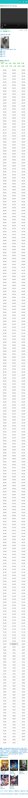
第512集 (4, 234)
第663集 (23, 91)
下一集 (25, 30)
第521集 (4, 225)
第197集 (4, 548)
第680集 (4, 76)
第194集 (4, 551)
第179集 (4, 566)
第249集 (23, 494)
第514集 (14, 231)
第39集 (23, 703)
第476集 (4, 270)
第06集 (23, 736)
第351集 (23, 393)
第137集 (4, 608)
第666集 (23, 88)
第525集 (23, 219)
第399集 (23, 345)
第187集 (14, 557)
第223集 (14, 521)
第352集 (14, 393)
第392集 (4, 354)
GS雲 (18, 66)
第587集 (4, 159)
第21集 (23, 721)
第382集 (14, 363)
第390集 (23, 354)
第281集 (4, 464)
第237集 (23, 506)
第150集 (23, 593)
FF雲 (10, 66)
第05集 (4, 739)
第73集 (14, 671)
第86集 (4, 659)
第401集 (4, 345)
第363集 (23, 381)
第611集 (4, 136)
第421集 (14, 324)
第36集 (23, 706)
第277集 (14, 467)
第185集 (4, 560)
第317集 (4, 428)
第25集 (14, 718)
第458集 (4, 288)
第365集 (4, 381)
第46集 (14, 697)
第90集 (23, 653)
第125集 (4, 620)
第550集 (14, 195)
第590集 (4, 156)
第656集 (4, 100)
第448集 (14, 297)
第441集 (23, 303)
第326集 (4, 419)
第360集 (23, 384)
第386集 (4, 360)
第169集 (14, 575)
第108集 (23, 635)
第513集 (23, 231)
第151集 (14, 593)
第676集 (14, 79)
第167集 (4, 578)
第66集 (23, 677)
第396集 (23, 348)
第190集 (14, 554)
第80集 (4, 665)
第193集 (14, 551)
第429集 (23, 315)
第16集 (14, 727)
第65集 (4, 680)
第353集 (4, 393)
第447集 (23, 297)
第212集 (4, 533)
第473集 (4, 273)
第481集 (14, 264)
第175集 (14, 569)
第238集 (14, 506)
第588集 (23, 156)
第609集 (23, 136)
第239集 (4, 506)
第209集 (4, 536)
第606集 (23, 139)
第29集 (4, 715)
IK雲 (2, 63)
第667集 (14, 88)
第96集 (23, 647)
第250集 (14, 494)
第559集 (14, 186)
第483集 (23, 261)
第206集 (4, 539)
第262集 (14, 482)
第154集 (14, 590)
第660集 (23, 94)
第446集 (4, 300)
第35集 (4, 709)
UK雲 (2, 66)
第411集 (23, 333)
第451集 (14, 294)
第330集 (23, 414)
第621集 (23, 124)
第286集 (14, 458)
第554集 (4, 192)
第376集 (14, 369)
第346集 (14, 399)
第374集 (4, 372)
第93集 (23, 650)
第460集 (14, 285)
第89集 (4, 656)
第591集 (23, 153)
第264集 (23, 479)
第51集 (23, 691)
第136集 (14, 608)
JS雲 (10, 63)
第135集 (23, 608)
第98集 (4, 647)
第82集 (14, 662)
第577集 (14, 168)
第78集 (23, 665)
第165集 (23, 578)
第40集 (14, 703)
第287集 (4, 458)
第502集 (14, 243)
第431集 (4, 315)
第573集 (23, 171)
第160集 (14, 584)
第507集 (23, 237)
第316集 (14, 428)
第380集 (4, 366)
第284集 (4, 461)
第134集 (4, 611)
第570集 (23, 174)
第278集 (4, 467)
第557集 (4, 189)
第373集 (14, 372)
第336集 (23, 408)
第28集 (14, 715)
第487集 (14, 258)
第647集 (4, 109)
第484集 (14, 261)
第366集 (23, 378)
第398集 (4, 348)
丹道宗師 (12, 772)
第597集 (23, 147)
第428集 (4, 318)
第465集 (23, 279)
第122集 (4, 623)
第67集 (14, 677)
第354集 (23, 390)
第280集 (14, 464)
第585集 (23, 159)
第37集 (14, 706)
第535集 (14, 210)
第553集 (14, 192)
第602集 (4, 144)
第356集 (4, 390)
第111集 (23, 632)
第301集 (14, 443)
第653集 (4, 103)
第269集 (4, 476)
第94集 (14, 650)
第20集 (4, 724)
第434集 (4, 312)
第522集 (23, 222)
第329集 (4, 416)
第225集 (23, 518)
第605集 (4, 142)
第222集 (23, 521)
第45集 (23, 697)
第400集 (14, 345)
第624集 (23, 121)
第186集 (23, 557)
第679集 (14, 76)
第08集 (4, 736)
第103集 (14, 641)
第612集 (23, 133)
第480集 (23, 264)
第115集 (14, 629)
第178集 (14, 566)
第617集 (4, 130)
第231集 (23, 512)
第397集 (14, 348)
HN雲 (18, 63)
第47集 (4, 697)
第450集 (23, 294)
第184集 (14, 560)
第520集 (14, 225)
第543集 (23, 201)
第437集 (4, 309)
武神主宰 (7, 6)
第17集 (4, 727)
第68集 (4, 677)
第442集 (14, 303)
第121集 (14, 623)
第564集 (23, 180)
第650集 (4, 106)
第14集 (4, 730)
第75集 (23, 668)
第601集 (14, 144)
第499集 (14, 246)
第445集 (14, 300)
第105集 (23, 638)
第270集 (23, 473)
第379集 (14, 366)
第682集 (14, 73)
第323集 (4, 422)
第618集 (23, 127)
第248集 (4, 497)
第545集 (4, 201)
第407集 (4, 339)
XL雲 (14, 66)
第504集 (23, 240)
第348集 (23, 396)
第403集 (14, 342)
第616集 (14, 130)
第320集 (4, 425)
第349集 (14, 396)
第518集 (4, 228)
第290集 (4, 455)
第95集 (4, 650)
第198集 (23, 545)
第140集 (4, 605)
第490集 (14, 255)
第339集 (23, 405)
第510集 (23, 234)
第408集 (23, 336)
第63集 (23, 680)
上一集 (20, 30)
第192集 (23, 551)
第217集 (14, 527)
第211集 (14, 533)
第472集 (14, 273)
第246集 (23, 497)
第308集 (4, 437)
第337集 (14, 408)
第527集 (4, 219)
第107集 (4, 638)
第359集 (4, 387)
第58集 (14, 686)
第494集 (4, 252)
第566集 (4, 180)
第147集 (23, 596)
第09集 (23, 733)
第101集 (4, 644)
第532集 (14, 213)
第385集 (14, 360)
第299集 (4, 446)
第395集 (4, 351)
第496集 (14, 249)
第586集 (14, 159)
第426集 (23, 318)
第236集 (4, 509)
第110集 (4, 635)
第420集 (23, 324)
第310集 (14, 434)
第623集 (4, 124)
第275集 (4, 470)
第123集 (23, 620)
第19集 (14, 724)
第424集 (14, 321)
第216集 (23, 527)
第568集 (14, 177)
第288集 (23, 455)
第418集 (14, 327)
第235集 (14, 509)
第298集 (14, 446)
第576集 (23, 168)
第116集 (4, 629)
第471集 (23, 273)
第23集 (4, 721)
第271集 (14, 473)
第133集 (14, 611)
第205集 (14, 539)
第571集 (14, 174)
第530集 (4, 216)
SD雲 (22, 63)
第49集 (14, 694)
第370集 (14, 375)
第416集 (4, 330)
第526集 (14, 219)
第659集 (4, 97)
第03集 (23, 739)
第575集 (4, 171)
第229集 (14, 515)
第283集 (14, 461)
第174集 (23, 569)
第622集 (14, 124)
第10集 (14, 733)
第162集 (23, 581)
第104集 (4, 641)
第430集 (14, 315)
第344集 (4, 402)
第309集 (23, 434)
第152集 (4, 593)
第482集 (4, 264)
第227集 (4, 518)
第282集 (23, 461)
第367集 (14, 378)
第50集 (4, 694)
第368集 (4, 378)
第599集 (4, 147)
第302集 (4, 443)
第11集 (4, 733)
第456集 (23, 288)
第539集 (4, 207)
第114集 (23, 629)
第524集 (4, 222)
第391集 (14, 354)
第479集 (4, 267)
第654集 (23, 100)
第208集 (14, 536)
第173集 (4, 572)
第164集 (4, 581)
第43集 (14, 700)
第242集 (4, 503)
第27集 (23, 715)
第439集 (14, 306)
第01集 (14, 742)
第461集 (4, 285)
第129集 (23, 614)
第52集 (14, 691)
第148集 (14, 596)
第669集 (23, 85)
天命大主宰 (3, 772)
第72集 (23, 671)
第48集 (23, 694)
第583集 (14, 162)
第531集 (23, 213)
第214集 (14, 530)
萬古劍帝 (12, 787)
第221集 (4, 524)
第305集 (4, 440)
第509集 (4, 237)
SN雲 (23, 66)
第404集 (4, 342)
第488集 (4, 258)
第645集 (23, 109)
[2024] (23, 765)
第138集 (23, 605)
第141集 (23, 602)
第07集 (14, 736)
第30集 (23, 712)
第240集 (23, 503)
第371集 (4, 375)
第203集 (4, 542)
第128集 (4, 617)
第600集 (23, 144)
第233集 (4, 512)
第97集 (14, 647)
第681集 (23, 73)
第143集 (4, 602)
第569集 (4, 177)
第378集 (23, 366)
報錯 (15, 6)
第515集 (4, 231)
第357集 (23, 387)
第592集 (14, 153)
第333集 (23, 411)
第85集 (14, 659)
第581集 (4, 165)
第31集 (14, 712)
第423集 (23, 321)
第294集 (23, 449)
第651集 (23, 103)
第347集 (4, 399)
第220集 (14, 524)
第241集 (14, 503)
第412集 (14, 333)
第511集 (14, 234)
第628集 (14, 118)
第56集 (4, 688)
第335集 (4, 411)
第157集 (14, 587)
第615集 (23, 130)
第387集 (23, 357)
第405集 (23, 339)
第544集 (14, 201)
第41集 (4, 703)
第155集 (4, 590)
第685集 (14, 70)
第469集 (14, 276)
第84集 (23, 659)
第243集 (23, 500)
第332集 (4, 414)
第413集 (4, 333)
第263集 (4, 482)
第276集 (23, 467)
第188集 (4, 557)
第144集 (23, 599)
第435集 (23, 309)
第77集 (4, 668)
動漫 (3, 6)
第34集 (14, 709)
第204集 (23, 539)
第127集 (14, 617)
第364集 (14, 381)
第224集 (4, 521)
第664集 (14, 91)
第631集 (14, 115)
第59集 (4, 686)
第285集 (23, 458)
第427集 (14, 318)
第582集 (23, 162)
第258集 (23, 485)
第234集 (23, 509)
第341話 (4, 405)
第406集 (14, 339)
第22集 (14, 721)
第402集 (23, 342)
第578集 (4, 168)
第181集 (14, 563)
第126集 (23, 617)
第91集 (14, 653)
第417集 (23, 327)
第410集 (4, 336)
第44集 (4, 700)
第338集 (4, 408)
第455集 (4, 291)
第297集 (23, 446)
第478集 (14, 267)
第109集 (14, 635)
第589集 (14, 156)
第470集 (4, 276)
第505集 (14, 240)
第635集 (4, 112)
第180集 (23, 563)
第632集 (4, 115)
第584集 (4, 162)
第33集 (23, 709)
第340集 (14, 405)
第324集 (23, 419)
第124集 (14, 620)
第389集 (4, 357)
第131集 (4, 614)
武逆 (1, 787)
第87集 (23, 656)
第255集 (23, 488)
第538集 (14, 207)
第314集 (4, 431)
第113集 (4, 632)
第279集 (23, 464)
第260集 (4, 485)
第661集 (14, 94)
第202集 (14, 542)
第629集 (4, 118)
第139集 (14, 605)
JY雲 (6, 63)
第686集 (4, 70)
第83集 (4, 662)
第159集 (23, 584)
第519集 (23, 225)
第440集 (4, 306)
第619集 (14, 127)
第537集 (23, 207)
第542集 (4, 204)
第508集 (14, 237)
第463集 (14, 282)
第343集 (14, 402)
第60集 (23, 683)
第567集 (23, 177)
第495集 (23, 249)
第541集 (14, 204)
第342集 (23, 402)
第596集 (4, 150)
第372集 (23, 372)
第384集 (23, 360)
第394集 (14, 351)
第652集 (14, 103)
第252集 (23, 491)
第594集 (23, 150)
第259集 (14, 485)
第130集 (14, 614)
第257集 (4, 488)
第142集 (14, 602)
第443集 (4, 303)
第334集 (14, 411)
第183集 (23, 560)
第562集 (14, 183)
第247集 (14, 497)
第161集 (4, 584)
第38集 (4, 706)
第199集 (14, 545)
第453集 (23, 291)
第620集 (4, 127)
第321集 (23, 422)
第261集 (23, 482)
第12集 (23, 730)
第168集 (23, 575)
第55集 (14, 688)
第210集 (23, 533)
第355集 (14, 390)
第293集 (4, 452)
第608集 (4, 139)
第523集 (14, 222)
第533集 (4, 213)
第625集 (14, 121)
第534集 (23, 210)
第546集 (23, 198)
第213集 (23, 530)
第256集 (14, 488)
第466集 (14, 279)
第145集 (14, 599)
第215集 (4, 530)
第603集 (23, 142)
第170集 (4, 575)
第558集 (23, 186)
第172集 (14, 572)
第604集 (14, 142)
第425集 (4, 321)
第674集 (4, 82)
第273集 (23, 470)
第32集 (4, 712)
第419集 (4, 327)
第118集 (14, 626)
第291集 (23, 452)
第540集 (23, 204)
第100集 (14, 644)
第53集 (4, 691)
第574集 (14, 171)
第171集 (23, 572)
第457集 (14, 288)
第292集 (14, 452)
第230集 (4, 515)
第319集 (14, 425)
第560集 (4, 186)
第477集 (23, 267)
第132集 (23, 611)
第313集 (14, 431)
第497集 (4, 249)
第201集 (23, 542)
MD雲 (14, 63)
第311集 (4, 434)
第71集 (4, 674)
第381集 (23, 363)
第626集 (4, 121)
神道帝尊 (21, 772)
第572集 (4, 174)
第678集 (23, 76)
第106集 (14, 638)
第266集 (4, 479)
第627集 (23, 118)
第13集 (14, 730)
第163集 (14, 581)
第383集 (4, 363)
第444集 (23, 300)
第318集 (23, 425)
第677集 (4, 79)
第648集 (23, 106)
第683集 (4, 73)
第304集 (14, 440)
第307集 (14, 437)
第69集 (23, 674)
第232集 (14, 512)
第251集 (4, 494)
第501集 (23, 243)
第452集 (4, 294)
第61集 (14, 683)
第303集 (23, 440)
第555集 (23, 189)
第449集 (4, 297)
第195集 (23, 548)
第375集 (23, 369)
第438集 (23, 306)
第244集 (14, 500)
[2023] (14, 765)
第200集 (4, 545)
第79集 (14, 665)
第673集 (14, 82)
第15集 (23, 727)
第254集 (4, 491)
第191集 (4, 554)
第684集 (23, 70)
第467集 (4, 279)
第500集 (4, 246)
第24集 (23, 718)
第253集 (14, 491)
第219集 (23, 524)
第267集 (23, 476)
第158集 (4, 587)
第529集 (14, 216)
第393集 (23, 351)
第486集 (23, 258)
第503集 (4, 243)
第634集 (14, 112)
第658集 (14, 97)
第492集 (23, 252)
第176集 (4, 569)
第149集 (4, 596)
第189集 (23, 554)
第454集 (14, 291)
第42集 (23, 700)
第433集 (14, 312)
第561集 (23, 183)
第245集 (4, 500)
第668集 (4, 88)
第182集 (4, 563)
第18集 (23, 724)
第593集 (4, 153)
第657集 (23, 97)
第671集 (4, 85)
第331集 (14, 414)
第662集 (4, 94)
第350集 (4, 396)
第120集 (23, 623)
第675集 (23, 79)
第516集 (23, 228)
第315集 (23, 428)
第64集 (14, 680)
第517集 (14, 228)
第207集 (23, 536)
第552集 (23, 192)
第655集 (14, 100)
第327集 (23, 416)
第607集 (14, 139)
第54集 (23, 688)
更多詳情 (4, 755)
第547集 (14, 198)
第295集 (14, 449)
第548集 (4, 198)
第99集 (23, 644)
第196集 (14, 548)
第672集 (23, 82)
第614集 (4, 133)
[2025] (4, 765)
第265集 (14, 479)
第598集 (14, 147)
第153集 (23, 590)
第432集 (23, 312)
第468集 (23, 276)
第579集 (23, 165)
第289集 (14, 455)
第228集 (23, 515)
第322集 (14, 422)
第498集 (23, 246)
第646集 (14, 109)
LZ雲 (6, 66)
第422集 (4, 324)
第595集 (14, 150)
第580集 (14, 165)
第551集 (4, 195)
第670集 (14, 85)
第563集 (4, 183)
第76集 (14, 668)
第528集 (23, 216)
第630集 (23, 115)
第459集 (23, 285)
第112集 (14, 632)
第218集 (4, 527)
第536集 (4, 210)
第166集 (14, 578)
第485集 (4, 261)
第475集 (14, 270)
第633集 (23, 112)
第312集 (23, 431)
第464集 (4, 282)
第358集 (14, 387)
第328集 (14, 416)
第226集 (14, 518)
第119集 (4, 626)
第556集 (14, 189)
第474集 (23, 270)
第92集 (4, 653)
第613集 (14, 133)
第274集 (14, 470)
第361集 (14, 384)
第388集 (14, 357)
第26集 (4, 718)
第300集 (23, 443)
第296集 (4, 449)
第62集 (4, 683)
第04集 (14, 739)
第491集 (4, 255)
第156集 (23, 587)
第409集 (14, 336)
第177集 (23, 566)
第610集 (14, 136)
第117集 (23, 626)
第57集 (23, 686)
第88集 (14, 656)
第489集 (23, 255)
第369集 (23, 375)
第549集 (23, 195)
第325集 (14, 419)
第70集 (14, 674)
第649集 (14, 106)
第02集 (4, 742)
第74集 (4, 671)
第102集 (23, 641)
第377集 (4, 369)
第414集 (23, 330)
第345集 (23, 399)
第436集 (14, 309)
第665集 (4, 91)
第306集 (23, 437)
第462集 (23, 282)
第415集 (14, 330)
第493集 (14, 252)
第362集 (4, 384)
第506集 (4, 240)
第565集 (14, 180)
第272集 (4, 473)
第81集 (23, 662)
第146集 (4, 599)
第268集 (14, 476)
